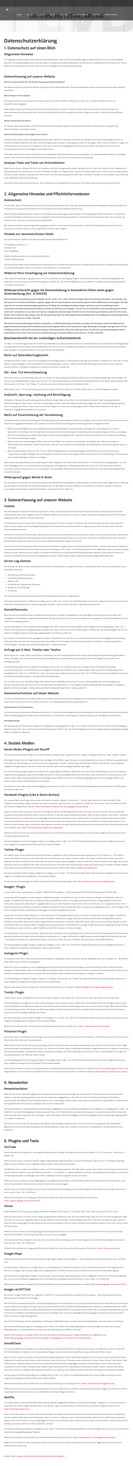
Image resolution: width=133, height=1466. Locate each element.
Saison (29, 15)
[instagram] (74, 4)
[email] (63, 4)
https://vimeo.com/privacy (108, 1248)
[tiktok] (59, 4)
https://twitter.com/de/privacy (84, 868)
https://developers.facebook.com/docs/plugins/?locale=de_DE (61, 806)
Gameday (41, 15)
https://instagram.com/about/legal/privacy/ (94, 987)
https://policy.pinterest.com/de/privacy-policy (107, 1071)
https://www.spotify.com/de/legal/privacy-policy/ (94, 1437)
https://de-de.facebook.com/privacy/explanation (42, 827)
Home (19, 15)
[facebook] (66, 4)
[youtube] (70, 4)
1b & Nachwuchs (80, 15)
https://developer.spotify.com (16, 1409)
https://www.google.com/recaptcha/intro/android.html (67, 1338)
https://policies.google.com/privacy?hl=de (22, 1200)
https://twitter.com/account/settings (93, 881)
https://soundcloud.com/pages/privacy (98, 1383)
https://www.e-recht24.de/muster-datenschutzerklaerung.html (37, 1456)
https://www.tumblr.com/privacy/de (94, 1026)
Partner (96, 15)
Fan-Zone (64, 15)
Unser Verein (111, 15)
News (52, 15)
